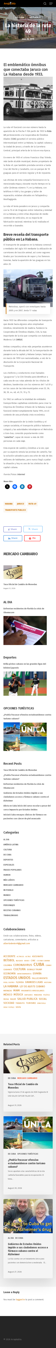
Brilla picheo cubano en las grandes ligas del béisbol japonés (24, 666)
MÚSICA (18, 994)
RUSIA (6, 999)
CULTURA (7, 849)
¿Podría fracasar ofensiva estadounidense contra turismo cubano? (27, 717)
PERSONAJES (9, 905)
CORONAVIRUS (22, 965)
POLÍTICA (46, 995)
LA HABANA (10, 986)
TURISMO (31, 1003)
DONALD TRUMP (34, 969)
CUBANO (49, 965)
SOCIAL (43, 998)
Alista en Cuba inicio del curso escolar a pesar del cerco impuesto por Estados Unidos (27, 808)
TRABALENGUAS (10, 915)
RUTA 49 (32, 504)
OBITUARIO (28, 995)
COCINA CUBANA (43, 961)
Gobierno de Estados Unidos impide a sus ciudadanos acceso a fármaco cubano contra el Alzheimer (26, 797)
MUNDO (7, 895)
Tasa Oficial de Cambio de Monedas (20, 584)
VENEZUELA (41, 1003)
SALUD (13, 999)
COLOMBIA (7, 965)
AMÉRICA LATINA (10, 844)
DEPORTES (8, 860)
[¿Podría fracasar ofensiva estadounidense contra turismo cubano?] (25, 736)
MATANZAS (7, 991)
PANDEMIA (38, 995)
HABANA (9, 504)
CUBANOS (7, 969)
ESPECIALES (8, 865)
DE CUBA (19, 17)
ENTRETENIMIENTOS (24, 974)
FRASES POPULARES (12, 870)
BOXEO (26, 961)
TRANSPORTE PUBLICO (15, 510)
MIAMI (16, 990)
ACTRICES (20, 956)
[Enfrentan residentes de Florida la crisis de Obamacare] (25, 630)
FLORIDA (20, 982)
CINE (33, 960)
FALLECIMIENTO (40, 978)
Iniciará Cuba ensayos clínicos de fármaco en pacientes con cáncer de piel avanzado (24, 816)
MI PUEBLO (35, 17)
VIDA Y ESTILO (8, 1007)
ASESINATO (37, 956)
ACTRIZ (28, 956)
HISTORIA (47, 982)
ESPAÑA (37, 973)
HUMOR (6, 875)
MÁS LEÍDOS (9, 880)
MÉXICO (7, 994)
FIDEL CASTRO (8, 982)
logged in (20, 1299)
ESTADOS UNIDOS (16, 978)
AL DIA (6, 839)
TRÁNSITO (20, 1003)
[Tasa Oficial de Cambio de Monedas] (28, 573)
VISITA (18, 1007)
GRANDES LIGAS (34, 982)
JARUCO (20, 504)
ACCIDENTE (9, 956)
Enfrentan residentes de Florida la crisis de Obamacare (23, 610)
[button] (51, 3)
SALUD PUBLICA (27, 999)
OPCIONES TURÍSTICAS (13, 900)
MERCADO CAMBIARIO (13, 885)
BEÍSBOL (9, 960)
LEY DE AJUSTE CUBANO (32, 986)
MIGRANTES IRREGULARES (32, 991)
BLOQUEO (19, 961)
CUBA (38, 964)
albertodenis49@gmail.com (16, 943)
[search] (45, 3)
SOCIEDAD (8, 1003)
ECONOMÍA (9, 973)
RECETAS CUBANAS (12, 910)
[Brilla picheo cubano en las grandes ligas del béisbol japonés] (25, 683)
